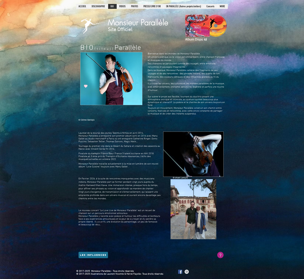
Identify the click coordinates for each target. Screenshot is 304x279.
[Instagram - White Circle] (187, 272)
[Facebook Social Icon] (180, 272)
